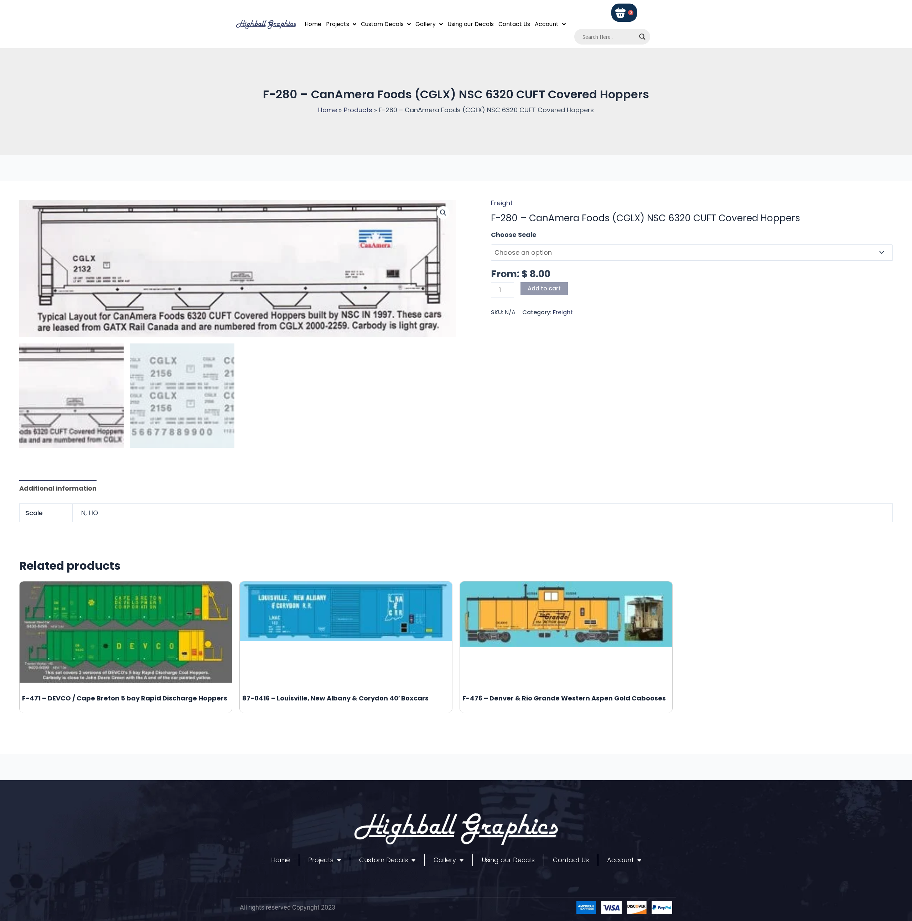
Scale (500, 234)
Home (313, 24)
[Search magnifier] (642, 37)
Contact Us (514, 24)
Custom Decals (382, 24)
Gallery (425, 24)
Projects (337, 24)
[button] (443, 212)
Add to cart (544, 288)
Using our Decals (470, 24)
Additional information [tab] (58, 488)
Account (547, 24)
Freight (502, 202)
